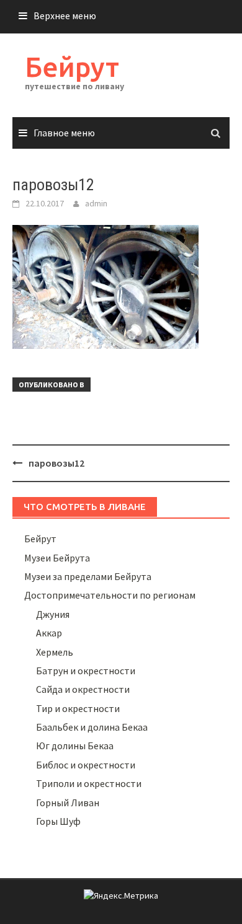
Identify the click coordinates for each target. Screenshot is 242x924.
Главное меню (64, 132)
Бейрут (72, 66)
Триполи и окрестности (88, 783)
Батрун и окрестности (85, 670)
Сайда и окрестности (83, 689)
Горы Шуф (58, 821)
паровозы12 (56, 463)
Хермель (54, 652)
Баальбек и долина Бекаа (92, 727)
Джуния (52, 614)
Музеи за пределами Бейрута (87, 576)
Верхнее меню (65, 15)
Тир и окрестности (78, 708)
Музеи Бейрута (57, 558)
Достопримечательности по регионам (109, 595)
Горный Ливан (67, 802)
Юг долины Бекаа (75, 745)
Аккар (49, 633)
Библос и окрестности (85, 765)
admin (96, 203)
